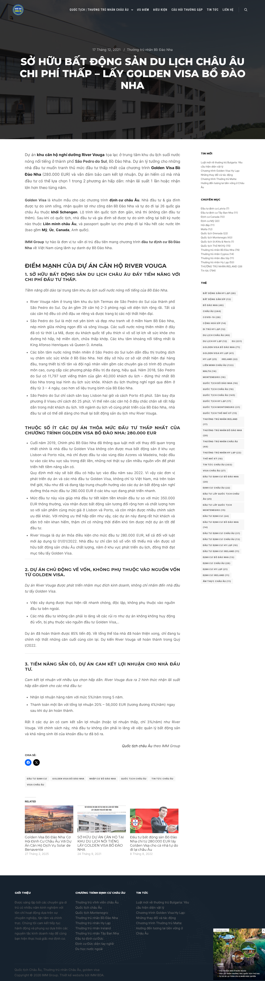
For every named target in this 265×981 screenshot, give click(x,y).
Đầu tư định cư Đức (89, 938)
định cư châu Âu (216, 563)
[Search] (245, 10)
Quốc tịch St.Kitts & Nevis (215, 241)
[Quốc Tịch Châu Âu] (18, 10)
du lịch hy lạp (215, 341)
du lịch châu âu (216, 335)
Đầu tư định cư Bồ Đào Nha (221, 479)
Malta (204, 229)
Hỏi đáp (205, 225)
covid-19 (212, 317)
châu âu (212, 311)
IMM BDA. (97, 975)
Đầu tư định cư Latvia (213, 208)
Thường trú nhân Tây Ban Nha (97, 933)
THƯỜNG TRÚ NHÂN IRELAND (219, 266)
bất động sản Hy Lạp (219, 293)
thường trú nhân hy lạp (222, 452)
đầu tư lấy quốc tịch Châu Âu (221, 496)
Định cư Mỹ (207, 220)
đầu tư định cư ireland (221, 551)
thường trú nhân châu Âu (220, 444)
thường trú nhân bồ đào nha (222, 433)
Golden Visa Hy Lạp (218, 353)
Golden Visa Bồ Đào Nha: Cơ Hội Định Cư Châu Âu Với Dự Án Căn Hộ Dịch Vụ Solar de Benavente (48, 843)
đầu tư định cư (37, 778)
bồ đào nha (213, 305)
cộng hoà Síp (214, 323)
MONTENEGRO (214, 377)
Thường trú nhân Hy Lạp (215, 262)
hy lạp (210, 359)
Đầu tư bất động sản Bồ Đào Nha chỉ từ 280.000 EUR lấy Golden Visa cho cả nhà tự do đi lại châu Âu (154, 843)
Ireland (230, 359)
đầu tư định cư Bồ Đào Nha (221, 524)
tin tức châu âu (162, 778)
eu (237, 341)
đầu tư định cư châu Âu (221, 533)
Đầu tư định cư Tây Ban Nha (217, 212)
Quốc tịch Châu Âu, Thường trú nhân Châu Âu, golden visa (56, 970)
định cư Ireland (216, 575)
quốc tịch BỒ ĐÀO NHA (220, 383)
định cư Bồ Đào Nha (218, 557)
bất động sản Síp (217, 299)
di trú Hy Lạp (214, 329)
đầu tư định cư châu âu (221, 539)
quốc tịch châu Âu (218, 389)
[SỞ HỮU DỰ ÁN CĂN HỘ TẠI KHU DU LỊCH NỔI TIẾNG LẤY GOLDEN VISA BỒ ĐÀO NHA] (101, 819)
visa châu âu (35, 784)
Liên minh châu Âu (218, 365)
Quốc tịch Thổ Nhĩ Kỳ (213, 245)
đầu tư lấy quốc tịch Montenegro (217, 507)
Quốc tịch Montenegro (214, 237)
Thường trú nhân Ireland (93, 928)
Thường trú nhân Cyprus (215, 254)
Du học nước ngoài (89, 949)
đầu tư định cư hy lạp (220, 545)
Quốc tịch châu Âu (137, 746)
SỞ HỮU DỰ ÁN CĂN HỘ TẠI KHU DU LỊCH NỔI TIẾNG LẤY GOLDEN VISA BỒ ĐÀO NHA (100, 843)
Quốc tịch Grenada (212, 233)
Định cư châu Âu (216, 487)
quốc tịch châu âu (133, 778)
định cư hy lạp (215, 569)
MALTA (210, 371)
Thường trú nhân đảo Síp (215, 258)
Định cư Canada (210, 216)
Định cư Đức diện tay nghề (94, 944)
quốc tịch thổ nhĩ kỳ (220, 413)
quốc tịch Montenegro (221, 407)
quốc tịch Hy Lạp (217, 401)
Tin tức (205, 270)
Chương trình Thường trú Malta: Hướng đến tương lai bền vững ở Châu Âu (222, 183)
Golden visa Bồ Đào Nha (68, 778)
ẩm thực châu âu (217, 581)
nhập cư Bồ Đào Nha (102, 778)
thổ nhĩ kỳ (213, 458)
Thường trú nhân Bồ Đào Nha (150, 50)
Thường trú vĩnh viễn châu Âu (97, 902)
